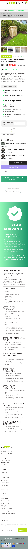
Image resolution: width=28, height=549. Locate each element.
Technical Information (12, 191)
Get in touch (4, 498)
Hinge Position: (10, 129)
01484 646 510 (8, 451)
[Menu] (2, 3)
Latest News (4, 516)
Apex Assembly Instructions (8, 513)
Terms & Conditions (6, 500)
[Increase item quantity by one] (7, 163)
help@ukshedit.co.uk (10, 453)
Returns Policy (5, 503)
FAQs (2, 495)
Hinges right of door (8, 134)
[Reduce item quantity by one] (2, 163)
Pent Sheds (4, 475)
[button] (4, 3)
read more (18, 179)
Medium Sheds (5, 482)
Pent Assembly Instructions (8, 511)
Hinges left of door (7, 131)
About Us (3, 493)
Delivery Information (13, 188)
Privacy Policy (5, 506)
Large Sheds (4, 485)
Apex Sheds (4, 472)
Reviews (14, 195)
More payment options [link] (14, 172)
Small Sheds (4, 480)
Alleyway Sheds (5, 477)
